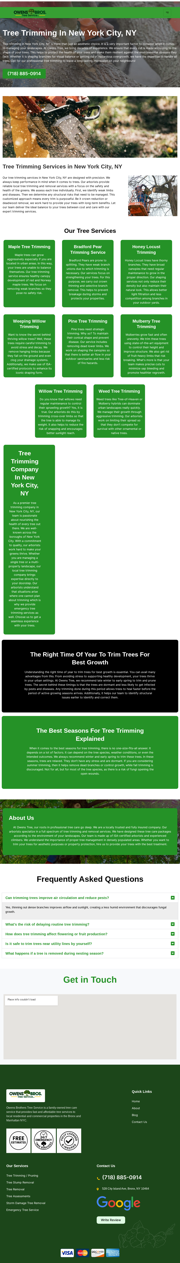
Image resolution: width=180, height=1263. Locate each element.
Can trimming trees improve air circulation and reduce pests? (57, 898)
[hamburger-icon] (167, 12)
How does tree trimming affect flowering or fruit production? (56, 934)
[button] (90, 897)
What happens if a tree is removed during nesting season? (54, 953)
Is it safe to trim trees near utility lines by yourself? (48, 944)
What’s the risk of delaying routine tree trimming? (47, 924)
